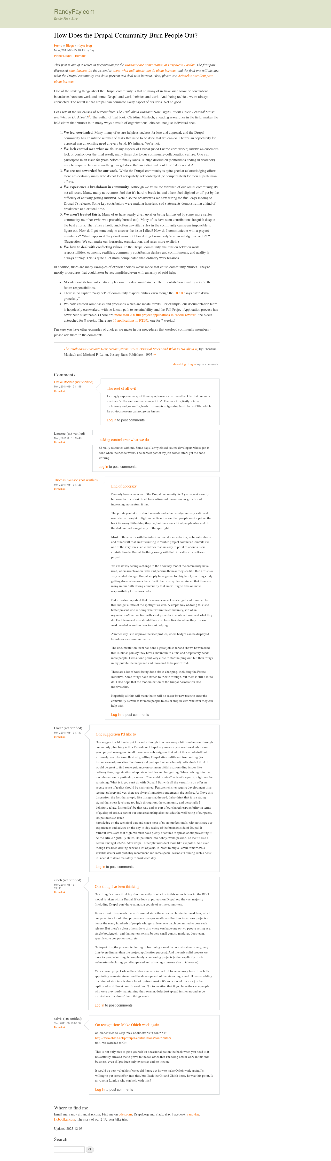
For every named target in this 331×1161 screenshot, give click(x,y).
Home (58, 45)
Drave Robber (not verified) (73, 381)
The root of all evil (121, 388)
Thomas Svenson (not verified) (76, 479)
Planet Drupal (63, 56)
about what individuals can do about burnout (144, 70)
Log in (192, 364)
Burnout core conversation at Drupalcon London (160, 64)
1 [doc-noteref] (89, 116)
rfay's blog (85, 45)
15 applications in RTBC (130, 320)
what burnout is (80, 70)
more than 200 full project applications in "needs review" (155, 314)
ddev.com (125, 1114)
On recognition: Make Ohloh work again (127, 1024)
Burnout (80, 56)
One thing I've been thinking (117, 886)
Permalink (59, 391)
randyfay (193, 1114)
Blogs (70, 45)
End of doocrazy (124, 486)
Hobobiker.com (64, 1119)
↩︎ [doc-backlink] (155, 354)
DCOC (179, 292)
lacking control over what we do (124, 439)
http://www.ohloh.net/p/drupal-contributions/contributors (133, 1038)
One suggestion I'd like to (116, 734)
